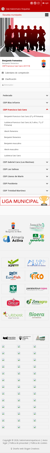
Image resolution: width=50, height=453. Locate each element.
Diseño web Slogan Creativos (25, 448)
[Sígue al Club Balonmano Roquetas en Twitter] (35, 3)
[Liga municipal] (25, 200)
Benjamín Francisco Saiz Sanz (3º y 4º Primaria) (23, 116)
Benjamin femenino (12, 137)
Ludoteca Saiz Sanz (12, 155)
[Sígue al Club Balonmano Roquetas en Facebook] (31, 3)
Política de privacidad (18, 443)
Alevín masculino (11, 149)
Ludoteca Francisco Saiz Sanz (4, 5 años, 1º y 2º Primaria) (23, 123)
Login (46, 3)
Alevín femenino (11, 131)
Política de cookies (38, 443)
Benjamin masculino (12, 143)
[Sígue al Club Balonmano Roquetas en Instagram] (38, 3)
